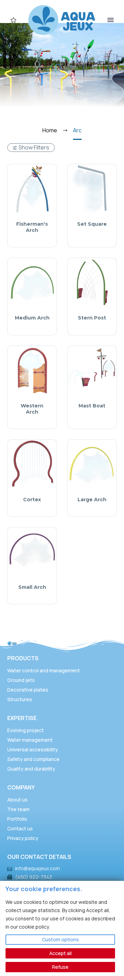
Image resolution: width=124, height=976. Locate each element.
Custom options (60, 939)
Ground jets (21, 680)
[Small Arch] (32, 551)
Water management (30, 740)
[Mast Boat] (92, 370)
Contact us (20, 828)
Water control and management (43, 670)
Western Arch (32, 409)
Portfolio (17, 819)
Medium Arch (32, 318)
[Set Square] (92, 188)
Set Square (92, 224)
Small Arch (32, 587)
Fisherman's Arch (32, 227)
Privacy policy (22, 838)
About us (17, 799)
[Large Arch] (92, 464)
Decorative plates (27, 689)
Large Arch (92, 499)
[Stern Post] (92, 282)
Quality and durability (31, 768)
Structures (19, 699)
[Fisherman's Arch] (32, 188)
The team (18, 809)
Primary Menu (110, 20)
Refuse (60, 967)
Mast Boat (92, 406)
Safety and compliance (33, 759)
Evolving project (25, 730)
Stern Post (92, 318)
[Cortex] (32, 464)
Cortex (32, 499)
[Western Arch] (32, 370)
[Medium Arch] (32, 282)
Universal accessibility (32, 749)
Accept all (60, 953)
